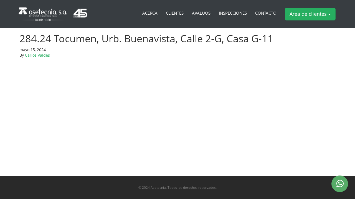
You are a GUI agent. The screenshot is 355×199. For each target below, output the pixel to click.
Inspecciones (233, 13)
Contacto (266, 13)
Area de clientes (309, 14)
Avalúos (201, 13)
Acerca (150, 13)
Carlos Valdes (37, 55)
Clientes (175, 13)
